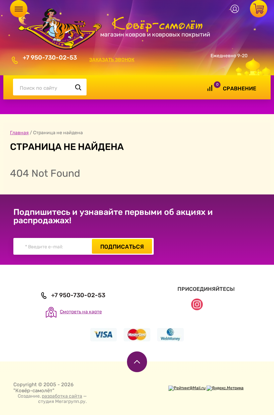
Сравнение (239, 88)
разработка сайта (62, 396)
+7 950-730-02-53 (50, 57)
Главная (19, 133)
